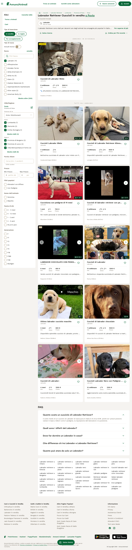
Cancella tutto (27, 15)
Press (110, 515)
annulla (29, 51)
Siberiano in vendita (38, 524)
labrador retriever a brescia (47, 469)
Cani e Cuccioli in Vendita (13, 504)
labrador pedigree (100, 473)
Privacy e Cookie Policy (40, 545)
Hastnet (23, 537)
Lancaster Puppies (74, 537)
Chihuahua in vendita (12, 507)
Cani (6, 24)
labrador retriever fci (102, 483)
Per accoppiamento (13, 39)
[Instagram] (114, 528)
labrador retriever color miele (82, 463)
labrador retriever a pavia (65, 469)
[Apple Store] (119, 536)
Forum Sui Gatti (63, 518)
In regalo (21, 34)
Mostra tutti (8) (13, 152)
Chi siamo (111, 507)
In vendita (10, 34)
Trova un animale (49, 4)
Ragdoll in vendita (37, 513)
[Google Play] (102, 536)
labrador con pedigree (116, 488)
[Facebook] (110, 528)
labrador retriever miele (82, 482)
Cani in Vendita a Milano (66, 507)
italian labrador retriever (117, 478)
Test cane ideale (114, 524)
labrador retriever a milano (47, 463)
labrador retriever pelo (118, 463)
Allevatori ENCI (113, 521)
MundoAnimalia (45, 537)
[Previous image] (88, 183)
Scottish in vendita (37, 518)
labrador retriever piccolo (100, 488)
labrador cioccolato (82, 477)
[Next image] (126, 183)
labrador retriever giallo (100, 463)
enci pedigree (116, 483)
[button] (107, 183)
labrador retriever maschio (64, 492)
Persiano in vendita (38, 521)
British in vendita (37, 510)
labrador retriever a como (65, 463)
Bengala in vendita (37, 515)
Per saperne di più (121, 28)
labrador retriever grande (82, 472)
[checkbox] (5, 61)
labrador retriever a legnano (65, 480)
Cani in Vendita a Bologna (66, 513)
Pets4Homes (13, 537)
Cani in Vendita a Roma (65, 510)
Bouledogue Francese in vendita (16, 518)
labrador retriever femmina (64, 486)
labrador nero (80, 467)
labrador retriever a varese (47, 480)
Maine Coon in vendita (39, 507)
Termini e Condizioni (115, 518)
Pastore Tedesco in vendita (14, 515)
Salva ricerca (47, 33)
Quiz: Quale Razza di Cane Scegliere (66, 522)
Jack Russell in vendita (12, 521)
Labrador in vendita (11, 513)
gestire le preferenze (68, 545)
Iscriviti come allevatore (70, 4)
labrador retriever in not (101, 469)
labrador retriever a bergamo (47, 474)
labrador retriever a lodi (47, 492)
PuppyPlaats (32, 537)
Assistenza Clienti (114, 513)
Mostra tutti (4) (13, 134)
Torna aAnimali (11, 19)
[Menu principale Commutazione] (2, 4)
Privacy (110, 510)
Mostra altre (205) (25, 98)
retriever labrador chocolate (100, 478)
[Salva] (78, 80)
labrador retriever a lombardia (47, 486)
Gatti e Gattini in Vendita (40, 504)
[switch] (18, 46)
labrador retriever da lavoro (83, 488)
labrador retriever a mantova (65, 474)
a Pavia (90, 15)
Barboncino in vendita (12, 510)
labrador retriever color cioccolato (118, 472)
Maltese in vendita (11, 524)
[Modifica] (32, 107)
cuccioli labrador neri (119, 467)
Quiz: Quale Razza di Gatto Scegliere (67, 527)
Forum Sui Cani (62, 515)
